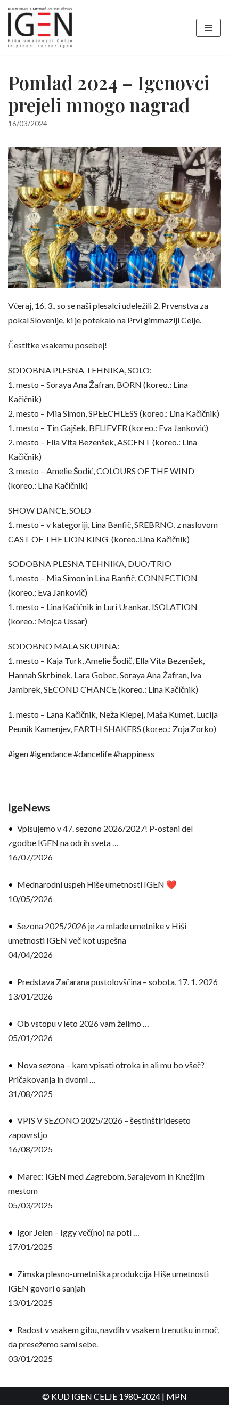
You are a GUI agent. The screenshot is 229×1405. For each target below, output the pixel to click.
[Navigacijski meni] (208, 28)
